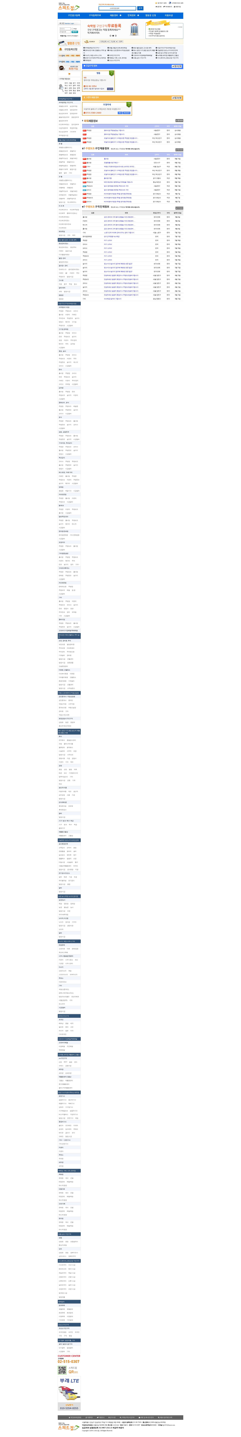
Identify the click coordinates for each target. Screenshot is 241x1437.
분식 (60, 417)
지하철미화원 (63, 677)
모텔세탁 (62, 198)
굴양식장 (70, 926)
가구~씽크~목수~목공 (66, 821)
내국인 (70, 1332)
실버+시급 (71, 1285)
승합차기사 (73, 1111)
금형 (68, 780)
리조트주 (62, 213)
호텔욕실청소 (63, 166)
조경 (74, 858)
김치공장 (62, 795)
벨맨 (60, 173)
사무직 (69, 751)
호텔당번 (73, 155)
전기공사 (71, 880)
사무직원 (71, 704)
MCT (65, 1062)
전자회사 (62, 740)
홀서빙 (61, 315)
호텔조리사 (70, 162)
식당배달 (62, 1046)
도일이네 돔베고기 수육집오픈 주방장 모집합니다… (121, 138)
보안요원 (62, 644)
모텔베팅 (62, 188)
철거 (76, 862)
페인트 (69, 855)
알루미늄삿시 (63, 777)
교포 (71, 1027)
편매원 (61, 1178)
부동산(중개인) (64, 989)
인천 (78, 83)
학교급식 (62, 458)
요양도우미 (62, 1289)
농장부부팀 (73, 106)
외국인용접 (62, 1332)
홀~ (66, 273)
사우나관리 (69, 963)
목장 (60, 904)
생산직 (75, 791)
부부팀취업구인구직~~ (66, 99)
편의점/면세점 (63, 531)
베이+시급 (71, 1269)
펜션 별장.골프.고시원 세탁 (67, 240)
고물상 (70, 836)
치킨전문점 (62, 583)
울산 (66, 88)
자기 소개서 (108, 240)
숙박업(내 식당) (64, 307)
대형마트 (62, 1189)
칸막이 (69, 848)
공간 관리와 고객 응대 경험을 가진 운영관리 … (119, 217)
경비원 (69, 655)
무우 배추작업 (63, 915)
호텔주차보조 (63, 158)
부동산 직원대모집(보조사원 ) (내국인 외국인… (120, 166)
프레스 (61, 1066)
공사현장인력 (63, 844)
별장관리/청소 (63, 262)
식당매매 (62, 1316)
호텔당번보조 (63, 151)
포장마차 (62, 542)
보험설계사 (74, 1241)
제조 (71, 762)
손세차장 (68, 1073)
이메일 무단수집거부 (127, 1417)
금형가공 (68, 1066)
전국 (66, 83)
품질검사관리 (71, 740)
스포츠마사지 (63, 974)
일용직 (69, 858)
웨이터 (67, 322)
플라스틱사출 (68, 744)
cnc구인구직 (63, 1058)
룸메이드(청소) (72, 213)
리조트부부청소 (64, 124)
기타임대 (70, 1320)
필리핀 (61, 1027)
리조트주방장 (74, 210)
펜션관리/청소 (63, 243)
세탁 (60, 291)
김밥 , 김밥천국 (64, 432)
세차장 (61, 1069)
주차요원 (62, 648)
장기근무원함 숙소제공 (111, 236)
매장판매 (62, 945)
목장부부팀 (73, 128)
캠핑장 (61, 295)
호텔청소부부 (63, 106)
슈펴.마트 (62, 1204)
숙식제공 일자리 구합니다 (112, 299)
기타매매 (62, 1320)
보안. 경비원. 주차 (65, 641)
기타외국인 (62, 1034)
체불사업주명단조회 (165, 1417)
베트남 (61, 1023)
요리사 (61, 366)
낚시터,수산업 (63, 918)
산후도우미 (62, 1281)
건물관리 (70, 659)
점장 (60, 340)
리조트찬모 (62, 228)
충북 (78, 90)
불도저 (61, 1125)
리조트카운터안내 (65, 224)
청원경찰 (70, 663)
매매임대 (61, 1302)
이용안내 (101, 1417)
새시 (65, 773)
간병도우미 (62, 1277)
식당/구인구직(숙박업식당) (67, 303)
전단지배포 (75, 997)
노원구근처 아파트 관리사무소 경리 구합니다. (119, 232)
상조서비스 (62, 1256)
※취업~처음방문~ (155, 33)
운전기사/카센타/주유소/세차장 (68, 1092)
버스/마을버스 (63, 1114)
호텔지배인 (73, 158)
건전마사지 (62, 971)
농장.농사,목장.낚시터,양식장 (68, 896)
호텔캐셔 (73, 151)
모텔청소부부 (63, 110)
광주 (74, 85)
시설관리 (62, 751)
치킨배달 (70, 1046)
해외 (74, 93)
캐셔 (66, 1178)
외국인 (75, 866)
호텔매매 (62, 1309)
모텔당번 (70, 188)
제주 (66, 93)
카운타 (66, 340)
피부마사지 (73, 974)
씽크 (65, 824)
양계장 (72, 904)
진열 (71, 1178)
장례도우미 (72, 1256)
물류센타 (62, 747)
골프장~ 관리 (63, 266)
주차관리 (62, 652)
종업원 (61, 491)
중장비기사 (62, 1122)
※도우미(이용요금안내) (157, 36)
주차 (66, 344)
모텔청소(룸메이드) (65, 180)
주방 (70, 284)
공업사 (74, 758)
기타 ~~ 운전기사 (64, 1140)
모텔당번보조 (63, 184)
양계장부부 (73, 113)
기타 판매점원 (74, 535)
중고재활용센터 (64, 1084)
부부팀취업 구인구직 (66, 102)
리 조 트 (61, 206)
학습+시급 (71, 1273)
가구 (60, 824)
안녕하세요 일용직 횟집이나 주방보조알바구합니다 (121, 275)
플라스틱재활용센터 (65, 1088)
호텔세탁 (73, 166)
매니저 (75, 362)
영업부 (72, 722)
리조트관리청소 (64, 217)
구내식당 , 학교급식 (65, 443)
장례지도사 (74, 1252)
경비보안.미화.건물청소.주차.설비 (68, 636)
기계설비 (62, 655)
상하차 (61, 1107)
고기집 (74, 322)
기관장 (61, 963)
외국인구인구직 (63, 1016)
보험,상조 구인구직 (64, 1234)
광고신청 (177, 66)
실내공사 (62, 855)
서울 (70, 83)
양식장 (67, 922)
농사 (71, 907)
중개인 (70, 700)
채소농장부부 (63, 132)
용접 (60, 769)
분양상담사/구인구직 (66, 718)
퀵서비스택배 (63, 952)
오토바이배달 (63, 1042)
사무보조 (70, 755)
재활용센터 (69, 1080)
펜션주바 (73, 247)
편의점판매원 (63, 535)
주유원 (61, 1159)
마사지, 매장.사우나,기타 (66, 941)
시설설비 (70, 862)
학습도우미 (62, 1273)
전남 (66, 90)
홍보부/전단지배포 (65, 726)
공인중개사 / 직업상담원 (67, 696)
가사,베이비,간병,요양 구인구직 (68, 1261)
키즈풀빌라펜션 (64, 254)
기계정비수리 (73, 773)
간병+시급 (71, 1277)
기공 (70, 877)
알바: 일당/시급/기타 (65, 1344)
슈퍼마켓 (62, 949)
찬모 (60, 336)
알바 (65, 173)
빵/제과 (61, 505)
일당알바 (70, 1348)
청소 (75, 284)
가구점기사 (69, 1107)
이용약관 (90, 1417)
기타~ (77, 564)
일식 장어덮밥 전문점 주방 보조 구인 (116, 186)
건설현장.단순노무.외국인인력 (68, 840)
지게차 (75, 1125)
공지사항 (112, 1417)
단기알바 (62, 1348)
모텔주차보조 (63, 191)
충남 (74, 90)
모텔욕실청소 (72, 195)
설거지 (77, 318)
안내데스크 (62, 269)
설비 (74, 851)
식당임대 (70, 1316)
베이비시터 (62, 1269)
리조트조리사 (63, 210)
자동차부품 (62, 791)
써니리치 (62, 1004)
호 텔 (60, 144)
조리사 (75, 311)
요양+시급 (71, 1289)
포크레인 (68, 1125)
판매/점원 (75, 949)
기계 (73, 780)
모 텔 (60, 176)
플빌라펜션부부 (64, 117)
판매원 (61, 575)
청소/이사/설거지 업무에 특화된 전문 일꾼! (118, 264)
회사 (60, 736)
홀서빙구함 (108, 178)
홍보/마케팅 (63, 1245)
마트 (68, 949)
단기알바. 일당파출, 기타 (66, 1340)
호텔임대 (70, 1309)
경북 (78, 88)
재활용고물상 (63, 832)
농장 (60, 907)
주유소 (61, 978)
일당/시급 (73, 169)
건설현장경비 (63, 666)
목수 (70, 824)
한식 (60, 369)
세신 (76, 960)
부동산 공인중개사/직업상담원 (68, 693)
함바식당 (62, 619)
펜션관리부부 (63, 113)
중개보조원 (62, 708)
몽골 (66, 1023)
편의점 (61, 1218)
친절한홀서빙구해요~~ (111, 163)
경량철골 (62, 851)
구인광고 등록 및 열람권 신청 (158, 31)
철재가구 (62, 828)
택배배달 (62, 1050)
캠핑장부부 (75, 117)
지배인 (61, 251)
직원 (60, 284)
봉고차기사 (72, 1100)
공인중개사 (62, 700)
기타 (70, 173)
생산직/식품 (63, 788)
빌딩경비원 (70, 644)
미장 (76, 869)
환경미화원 (62, 681)
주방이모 (62, 325)
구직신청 (180, 208)
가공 (68, 758)
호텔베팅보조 (63, 155)
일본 (66, 1031)
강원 (70, 88)
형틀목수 (62, 858)
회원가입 (63, 36)
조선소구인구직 (63, 1325)
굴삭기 (67, 1133)
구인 (60, 1336)
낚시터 (61, 922)
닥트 (75, 769)
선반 (65, 769)
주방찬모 (70, 318)
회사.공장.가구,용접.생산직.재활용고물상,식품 (69, 732)
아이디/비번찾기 (72, 36)
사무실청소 (71, 688)
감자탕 (72, 344)
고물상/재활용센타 (65, 866)
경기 (74, 83)
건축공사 (62, 848)
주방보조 (62, 277)
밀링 (70, 769)
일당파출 (62, 1297)
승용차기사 (62, 1100)
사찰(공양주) (63, 1000)
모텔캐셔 (73, 184)
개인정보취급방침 (75, 1417)
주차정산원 (70, 652)
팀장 (66, 722)
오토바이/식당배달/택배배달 (68, 630)
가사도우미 (62, 1265)
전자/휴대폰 (63, 802)
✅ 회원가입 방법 (154, 29)
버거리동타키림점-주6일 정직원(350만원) (118, 194)
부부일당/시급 (63, 135)
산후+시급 (71, 1281)
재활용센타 (62, 836)
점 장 (73, 590)
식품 (68, 795)
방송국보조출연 (64, 997)
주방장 (61, 311)
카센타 (61, 762)
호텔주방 (62, 162)
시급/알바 (62, 1007)
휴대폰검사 (62, 810)
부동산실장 (72, 708)
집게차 (61, 1129)
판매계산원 (62, 586)
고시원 (61, 280)
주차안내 (62, 318)
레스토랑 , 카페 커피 (65, 472)
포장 (74, 751)
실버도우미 (62, 1285)
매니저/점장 (63, 1185)
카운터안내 (62, 982)
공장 (60, 766)
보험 (60, 1238)
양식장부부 (75, 124)
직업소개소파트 (64, 715)
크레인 (61, 1136)
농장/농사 (62, 900)
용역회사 (70, 747)
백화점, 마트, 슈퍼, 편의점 (67, 1171)
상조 (60, 1249)
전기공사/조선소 (64, 873)
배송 (76, 1118)
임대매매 (62, 1305)
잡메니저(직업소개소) (66, 993)
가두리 (74, 922)
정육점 (61, 487)
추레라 (75, 1129)
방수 (74, 855)
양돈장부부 (73, 110)
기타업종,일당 (63, 553)
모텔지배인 (73, 191)
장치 (71, 564)
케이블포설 (62, 880)
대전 (78, 85)
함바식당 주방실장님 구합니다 (114, 130)
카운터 (72, 273)
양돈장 (66, 904)
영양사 (61, 322)
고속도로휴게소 (64, 568)
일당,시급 (62, 1118)
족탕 (69, 971)
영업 (66, 1241)
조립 (60, 744)
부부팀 (67, 384)
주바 (77, 273)
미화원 (72, 674)
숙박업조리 (62, 195)
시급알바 (70, 325)
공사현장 (70, 869)
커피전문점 (62, 494)
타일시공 (62, 862)
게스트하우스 (71, 202)
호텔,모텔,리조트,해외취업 (67, 140)
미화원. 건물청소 (64, 670)
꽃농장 (66, 907)
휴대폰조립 (62, 806)
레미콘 (61, 1133)
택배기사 (71, 1103)
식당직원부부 (63, 128)
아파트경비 (70, 648)
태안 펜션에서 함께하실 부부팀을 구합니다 (118, 182)
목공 (75, 824)
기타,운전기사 (63, 1144)
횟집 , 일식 (62, 351)
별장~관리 (62, 258)
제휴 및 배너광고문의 (147, 1417)
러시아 (61, 1031)
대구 (70, 85)
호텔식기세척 (63, 169)
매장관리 (62, 1182)
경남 (74, 88)
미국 (71, 1031)
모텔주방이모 (71, 198)
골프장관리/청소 (73, 269)
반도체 (70, 806)
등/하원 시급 (63, 1293)
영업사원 (62, 758)
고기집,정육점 (63, 329)
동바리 (69, 851)
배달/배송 (70, 1182)
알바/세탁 (62, 288)
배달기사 (68, 491)
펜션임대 (70, 1313)
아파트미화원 (63, 674)
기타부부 (73, 132)
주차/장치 (73, 340)
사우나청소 (69, 960)
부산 (66, 85)
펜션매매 (62, 1313)
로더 (73, 1133)
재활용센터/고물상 (65, 1077)
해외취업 (62, 231)
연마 (75, 1062)
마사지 (61, 967)
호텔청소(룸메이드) (65, 147)
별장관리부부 (63, 121)
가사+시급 (71, 1265)
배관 (60, 773)
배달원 (75, 406)
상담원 (61, 722)
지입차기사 (74, 1114)
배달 (68, 590)
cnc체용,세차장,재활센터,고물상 (69, 1055)
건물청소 (73, 677)
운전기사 (62, 1096)
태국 (71, 1023)
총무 (65, 284)
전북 (70, 90)
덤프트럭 (68, 1129)
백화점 (61, 1174)
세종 (70, 93)
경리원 (61, 711)
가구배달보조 (63, 1111)
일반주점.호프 (63, 516)
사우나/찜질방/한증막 (66, 956)
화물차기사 (62, 1103)
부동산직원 (62, 704)
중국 (66, 1027)
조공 (75, 877)
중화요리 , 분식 (64, 402)
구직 (65, 1336)
